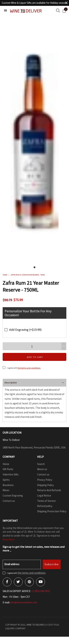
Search (41, 464)
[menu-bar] (5, 10)
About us (42, 469)
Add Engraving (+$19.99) (25, 330)
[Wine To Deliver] (26, 11)
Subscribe (52, 564)
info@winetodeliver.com (23, 602)
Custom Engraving (13, 495)
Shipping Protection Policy (51, 511)
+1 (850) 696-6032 (40, 591)
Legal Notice (44, 495)
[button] (63, 348)
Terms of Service (46, 501)
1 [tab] (34, 267)
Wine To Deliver (35, 624)
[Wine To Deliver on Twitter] (18, 581)
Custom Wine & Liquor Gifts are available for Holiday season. (34, 2)
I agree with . (24, 368)
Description (11, 382)
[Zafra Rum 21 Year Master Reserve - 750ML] (34, 142)
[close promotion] (66, 3)
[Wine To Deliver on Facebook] (7, 581)
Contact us (9, 501)
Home (6, 464)
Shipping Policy (45, 485)
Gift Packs (8, 469)
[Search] (58, 11)
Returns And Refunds (49, 490)
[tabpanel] (34, 142)
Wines (6, 490)
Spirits (6, 479)
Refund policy (44, 506)
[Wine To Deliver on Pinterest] (29, 581)
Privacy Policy (44, 479)
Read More (9, 539)
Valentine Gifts (11, 474)
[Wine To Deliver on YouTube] (40, 581)
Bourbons (8, 485)
